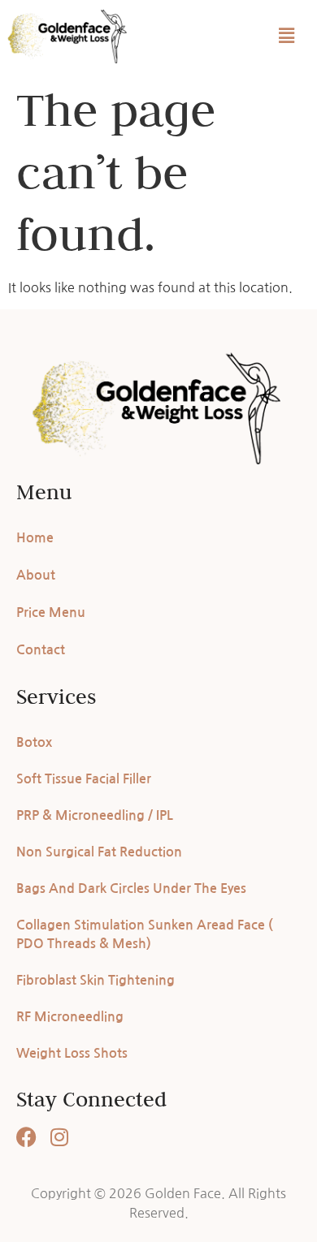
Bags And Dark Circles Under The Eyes (131, 888)
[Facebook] (26, 1137)
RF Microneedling (70, 1017)
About (35, 575)
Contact (40, 650)
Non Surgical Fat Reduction (99, 852)
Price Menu (50, 612)
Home (35, 538)
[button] (287, 35)
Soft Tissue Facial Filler (83, 779)
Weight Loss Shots (72, 1053)
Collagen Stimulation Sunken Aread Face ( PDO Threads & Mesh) (144, 934)
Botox (34, 742)
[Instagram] (59, 1137)
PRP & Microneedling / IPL (94, 815)
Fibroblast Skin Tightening (95, 980)
